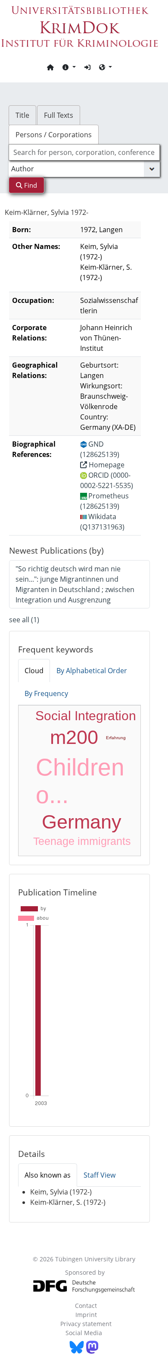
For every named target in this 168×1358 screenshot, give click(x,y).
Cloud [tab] (34, 670)
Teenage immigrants (82, 841)
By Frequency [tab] (46, 693)
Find (29, 185)
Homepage (105, 464)
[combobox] (84, 152)
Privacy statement (86, 1324)
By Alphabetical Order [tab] (91, 670)
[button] (69, 67)
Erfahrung (116, 737)
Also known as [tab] (48, 1175)
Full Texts (58, 115)
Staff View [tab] (99, 1175)
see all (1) (24, 619)
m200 (74, 737)
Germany (81, 822)
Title (22, 115)
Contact (86, 1305)
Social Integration (85, 716)
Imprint (86, 1315)
